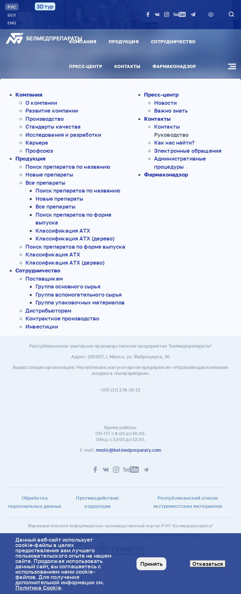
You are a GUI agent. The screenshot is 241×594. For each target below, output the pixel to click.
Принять (151, 563)
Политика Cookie (38, 587)
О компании (41, 102)
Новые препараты (49, 174)
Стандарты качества (53, 126)
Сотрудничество (173, 41)
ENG (12, 22)
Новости (165, 102)
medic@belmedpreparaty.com (128, 450)
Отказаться (207, 563)
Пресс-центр (85, 66)
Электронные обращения (188, 150)
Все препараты (45, 182)
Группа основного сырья (67, 286)
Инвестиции (41, 326)
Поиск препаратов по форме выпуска (75, 246)
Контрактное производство (62, 318)
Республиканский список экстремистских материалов (187, 502)
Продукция (123, 41)
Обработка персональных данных (34, 502)
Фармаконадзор (174, 66)
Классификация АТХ (62, 230)
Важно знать (171, 110)
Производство (44, 118)
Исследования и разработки (63, 134)
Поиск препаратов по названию (67, 166)
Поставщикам (44, 278)
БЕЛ (12, 15)
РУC (12, 6)
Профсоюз (39, 150)
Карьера (36, 142)
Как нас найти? (174, 142)
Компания (82, 41)
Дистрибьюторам (48, 310)
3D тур (45, 6)
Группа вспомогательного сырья (78, 294)
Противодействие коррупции (97, 502)
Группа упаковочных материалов (80, 302)
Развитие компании (51, 110)
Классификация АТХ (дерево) (75, 238)
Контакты (127, 66)
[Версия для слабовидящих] (211, 14)
